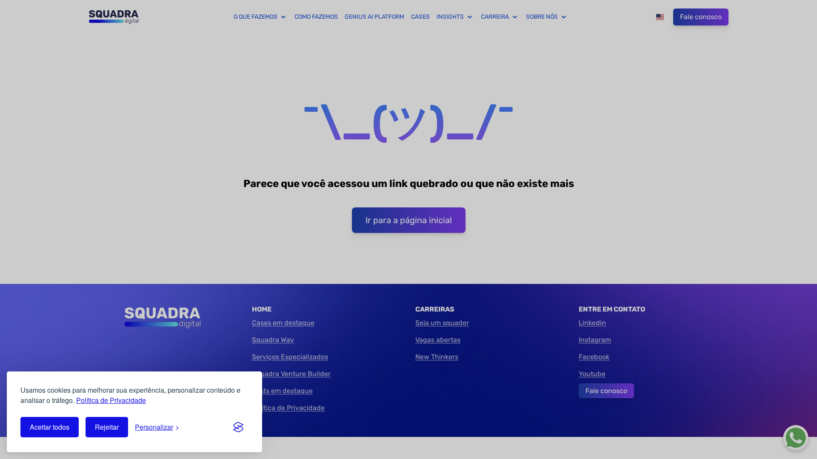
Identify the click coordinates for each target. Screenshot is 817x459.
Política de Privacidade (111, 400)
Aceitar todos (49, 427)
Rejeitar (107, 427)
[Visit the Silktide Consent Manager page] (238, 427)
